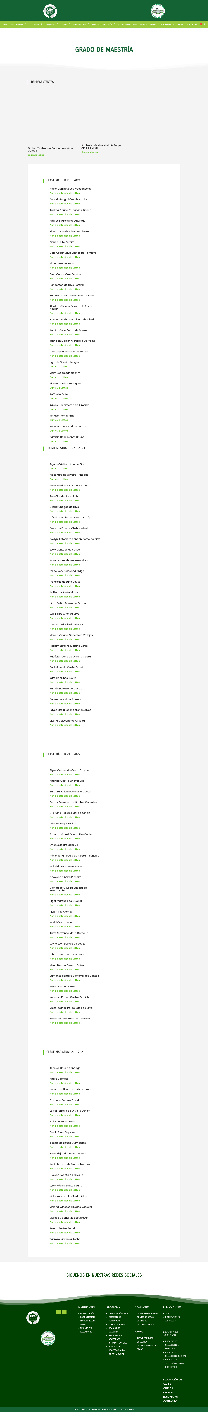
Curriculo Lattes (36, 155)
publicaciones (79, 24)
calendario (86, 1332)
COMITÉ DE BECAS (145, 1317)
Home (5, 24)
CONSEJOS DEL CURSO (147, 1313)
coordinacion (87, 1317)
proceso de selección (102, 24)
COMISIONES (50, 24)
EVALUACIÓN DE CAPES (127, 24)
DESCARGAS (166, 24)
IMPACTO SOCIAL (116, 1354)
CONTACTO (191, 24)
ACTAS (64, 24)
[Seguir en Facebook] (58, 1312)
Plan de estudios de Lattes (65, 193)
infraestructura (118, 1343)
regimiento (86, 1328)
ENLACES (153, 24)
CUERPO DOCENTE (117, 1324)
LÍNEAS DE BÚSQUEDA (118, 1313)
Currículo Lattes (59, 366)
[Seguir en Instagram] (64, 1312)
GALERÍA (180, 24)
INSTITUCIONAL (17, 24)
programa (34, 24)
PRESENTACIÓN (87, 1313)
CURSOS (143, 24)
